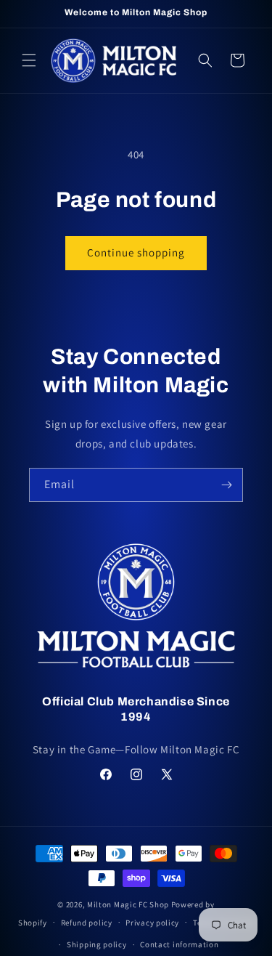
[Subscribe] (226, 485)
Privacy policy (152, 922)
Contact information (179, 944)
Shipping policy (97, 944)
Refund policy (86, 922)
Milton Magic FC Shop (128, 904)
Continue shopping (136, 252)
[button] (29, 60)
